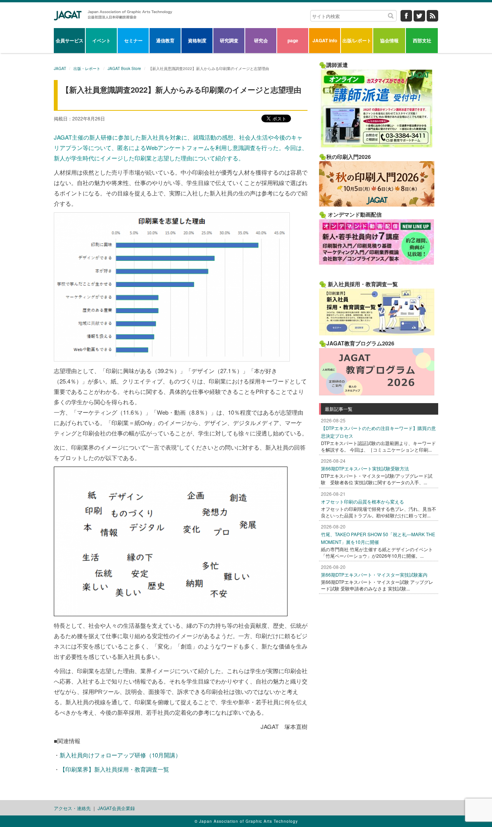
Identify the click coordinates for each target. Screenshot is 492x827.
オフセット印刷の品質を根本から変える (362, 501)
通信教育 (165, 40)
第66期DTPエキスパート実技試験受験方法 (365, 468)
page (293, 40)
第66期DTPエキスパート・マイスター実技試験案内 (374, 574)
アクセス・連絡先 (72, 808)
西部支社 (422, 40)
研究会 (261, 40)
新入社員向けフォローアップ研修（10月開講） (120, 755)
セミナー (133, 40)
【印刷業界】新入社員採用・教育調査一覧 (114, 769)
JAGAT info (324, 40)
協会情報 (389, 40)
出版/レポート (356, 40)
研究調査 (229, 40)
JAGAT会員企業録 (116, 808)
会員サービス (69, 40)
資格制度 (197, 40)
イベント (101, 40)
